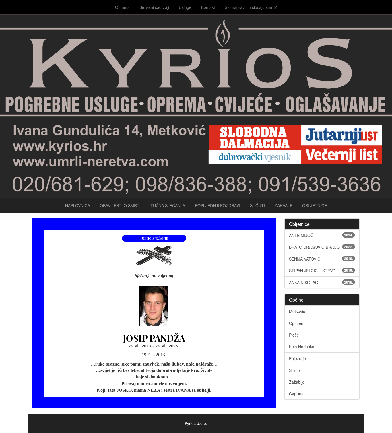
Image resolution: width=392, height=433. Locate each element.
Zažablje (296, 382)
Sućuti (257, 205)
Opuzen (296, 323)
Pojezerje (297, 358)
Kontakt (208, 7)
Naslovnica (77, 205)
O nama (122, 7)
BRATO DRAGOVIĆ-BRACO (321, 247)
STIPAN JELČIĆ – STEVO (321, 270)
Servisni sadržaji (154, 7)
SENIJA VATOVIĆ (321, 259)
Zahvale (283, 205)
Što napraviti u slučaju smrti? (251, 7)
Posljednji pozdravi (217, 205)
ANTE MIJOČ (321, 235)
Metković (297, 311)
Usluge (185, 7)
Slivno (294, 370)
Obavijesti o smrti (120, 205)
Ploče (294, 335)
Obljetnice (314, 205)
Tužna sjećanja (167, 205)
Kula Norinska (301, 346)
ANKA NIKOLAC (321, 282)
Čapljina (296, 394)
